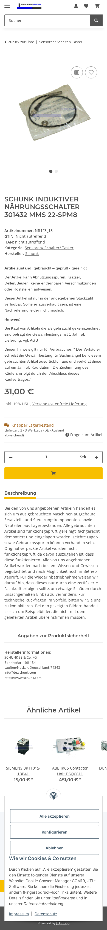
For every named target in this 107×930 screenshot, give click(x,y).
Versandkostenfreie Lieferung (59, 403)
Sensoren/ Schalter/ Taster (49, 247)
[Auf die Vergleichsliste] (77, 72)
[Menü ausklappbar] (7, 3)
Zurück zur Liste (21, 41)
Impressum (19, 913)
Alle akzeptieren (55, 816)
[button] (76, 6)
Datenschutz (46, 913)
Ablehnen (55, 848)
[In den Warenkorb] (8, 59)
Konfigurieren (54, 832)
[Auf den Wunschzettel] (91, 72)
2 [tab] (56, 171)
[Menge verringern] (11, 457)
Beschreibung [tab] (20, 493)
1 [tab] (50, 171)
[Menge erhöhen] (96, 457)
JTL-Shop (62, 923)
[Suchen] (96, 20)
